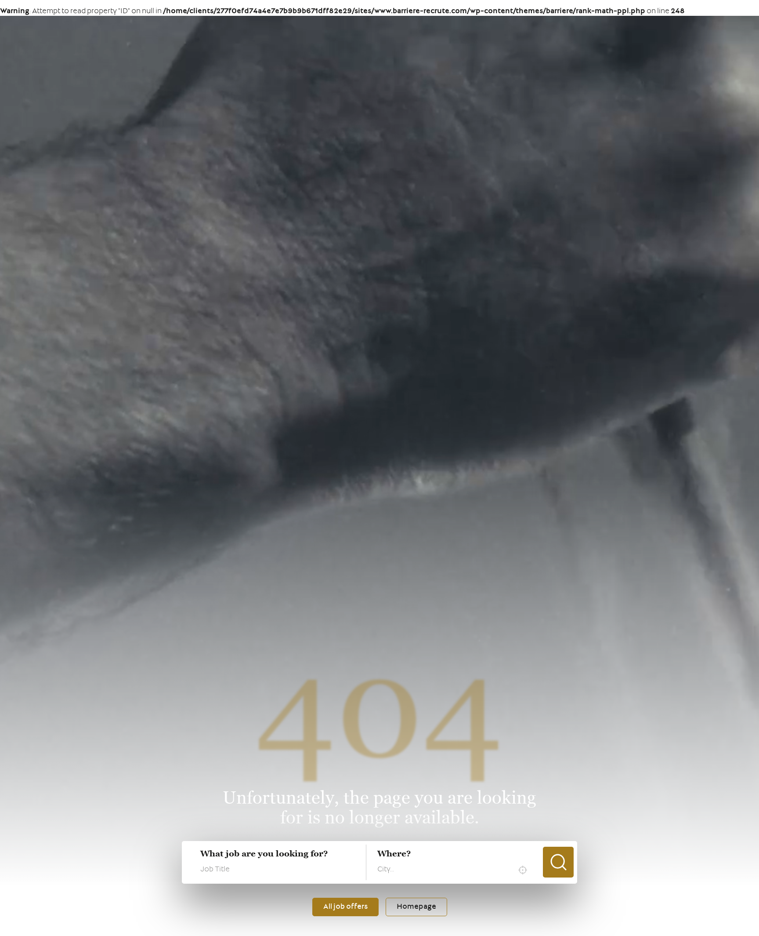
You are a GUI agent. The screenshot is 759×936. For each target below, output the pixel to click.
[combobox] (454, 870)
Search (558, 862)
